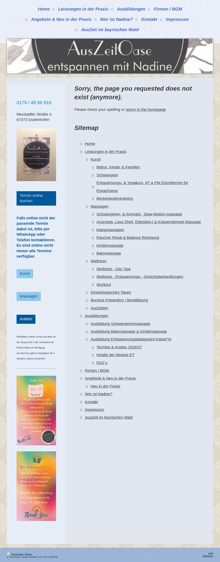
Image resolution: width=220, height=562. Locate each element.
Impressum (94, 410)
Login (210, 553)
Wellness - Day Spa (113, 269)
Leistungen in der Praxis (105, 152)
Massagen (99, 206)
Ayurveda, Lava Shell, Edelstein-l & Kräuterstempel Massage (148, 222)
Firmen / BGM (97, 370)
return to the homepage (146, 109)
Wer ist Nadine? (98, 394)
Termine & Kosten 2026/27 (119, 347)
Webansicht (208, 556)
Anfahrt (26, 319)
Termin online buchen (31, 198)
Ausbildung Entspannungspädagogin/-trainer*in (131, 339)
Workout (103, 285)
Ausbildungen (96, 316)
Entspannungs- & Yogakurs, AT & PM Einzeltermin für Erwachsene (142, 187)
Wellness (98, 261)
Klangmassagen (110, 230)
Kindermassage (109, 245)
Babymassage (108, 253)
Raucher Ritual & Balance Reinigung (127, 237)
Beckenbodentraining (114, 198)
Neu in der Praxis (105, 386)
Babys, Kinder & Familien (118, 167)
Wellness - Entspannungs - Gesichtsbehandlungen (139, 277)
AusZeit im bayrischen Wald (109, 417)
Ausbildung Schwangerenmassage (120, 324)
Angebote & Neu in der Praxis (110, 378)
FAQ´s (101, 363)
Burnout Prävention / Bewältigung (119, 300)
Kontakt (91, 402)
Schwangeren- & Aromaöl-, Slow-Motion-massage (139, 214)
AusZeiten (99, 308)
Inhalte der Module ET (115, 355)
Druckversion (17, 554)
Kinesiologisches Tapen (111, 292)
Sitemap (28, 554)
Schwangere (107, 175)
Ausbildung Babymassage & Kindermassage (129, 331)
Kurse (96, 159)
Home (90, 144)
